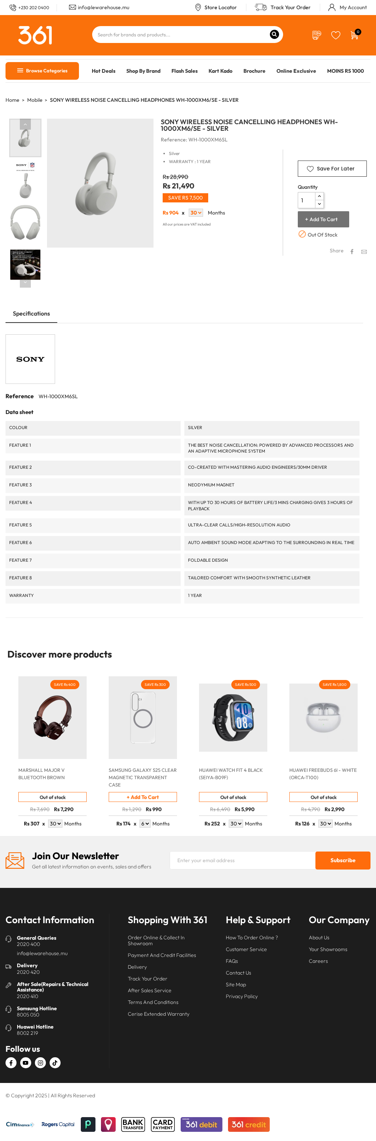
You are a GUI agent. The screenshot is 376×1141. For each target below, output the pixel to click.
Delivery (137, 967)
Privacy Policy (242, 996)
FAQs (232, 961)
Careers (318, 961)
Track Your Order (291, 7)
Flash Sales (184, 71)
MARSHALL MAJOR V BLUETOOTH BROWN (41, 773)
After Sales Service (149, 990)
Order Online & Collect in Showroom (156, 940)
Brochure (254, 71)
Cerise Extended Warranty (158, 1014)
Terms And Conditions (153, 1002)
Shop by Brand (143, 71)
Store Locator (221, 7)
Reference (20, 396)
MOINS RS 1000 (345, 71)
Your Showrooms (328, 949)
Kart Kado (220, 71)
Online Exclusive (296, 71)
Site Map (236, 984)
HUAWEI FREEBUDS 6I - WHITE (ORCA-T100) (323, 773)
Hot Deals (103, 71)
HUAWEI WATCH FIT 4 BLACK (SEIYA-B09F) (231, 773)
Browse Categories (46, 70)
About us (319, 937)
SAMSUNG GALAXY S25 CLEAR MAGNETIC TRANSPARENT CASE (143, 777)
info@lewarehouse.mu (103, 7)
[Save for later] (335, 34)
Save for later (336, 168)
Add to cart (323, 219)
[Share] (352, 252)
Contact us (238, 972)
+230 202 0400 (33, 7)
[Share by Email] (364, 251)
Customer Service (246, 949)
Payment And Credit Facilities (162, 955)
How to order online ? (252, 937)
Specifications (31, 313)
